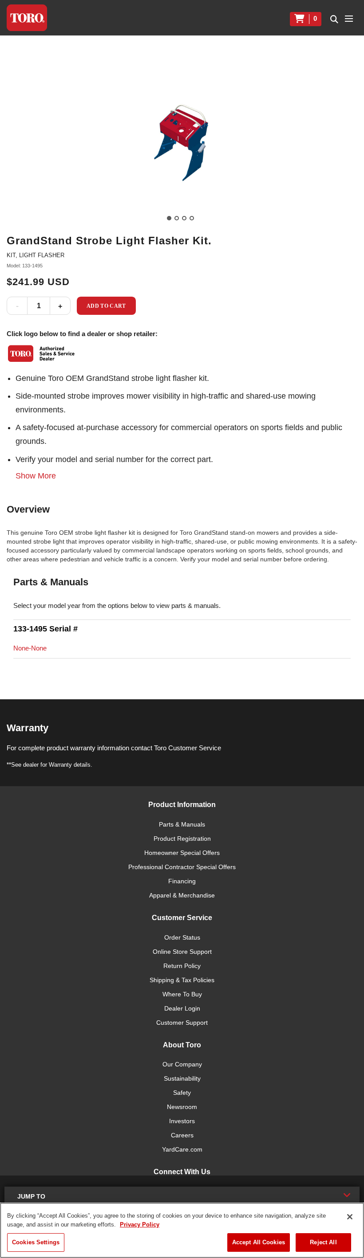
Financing (182, 881)
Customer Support (182, 1022)
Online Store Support (182, 951)
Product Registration (182, 838)
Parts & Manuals (182, 824)
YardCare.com (182, 1149)
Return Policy (182, 965)
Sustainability (182, 1078)
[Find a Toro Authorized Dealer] (42, 353)
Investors (182, 1121)
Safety (182, 1092)
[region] (182, 1230)
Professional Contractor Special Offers (182, 866)
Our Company (182, 1064)
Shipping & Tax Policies (182, 980)
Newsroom (182, 1106)
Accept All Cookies (258, 1242)
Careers (182, 1135)
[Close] (350, 1217)
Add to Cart (106, 306)
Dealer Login (182, 1008)
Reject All (323, 1242)
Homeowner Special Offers (182, 852)
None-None (30, 648)
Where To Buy (182, 994)
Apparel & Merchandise (182, 895)
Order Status (182, 937)
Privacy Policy (139, 1224)
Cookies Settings (35, 1242)
